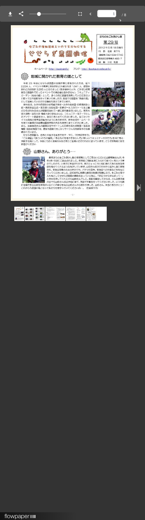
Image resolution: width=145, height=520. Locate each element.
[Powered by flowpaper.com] (20, 514)
